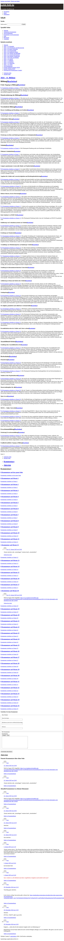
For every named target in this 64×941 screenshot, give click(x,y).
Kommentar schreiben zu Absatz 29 (12, 390)
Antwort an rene (8, 554)
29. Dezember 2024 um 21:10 (11, 887)
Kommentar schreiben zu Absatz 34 (12, 435)
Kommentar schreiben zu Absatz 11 (11, 196)
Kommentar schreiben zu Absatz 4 (10, 122)
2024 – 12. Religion (9, 62)
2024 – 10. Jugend (8, 59)
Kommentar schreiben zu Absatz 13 (12, 218)
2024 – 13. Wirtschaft (9, 63)
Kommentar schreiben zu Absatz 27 (12, 371)
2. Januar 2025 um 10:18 (10, 875)
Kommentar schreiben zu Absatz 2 (10, 98)
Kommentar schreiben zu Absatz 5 (10, 138)
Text (8, 735)
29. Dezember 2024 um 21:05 (11, 910)
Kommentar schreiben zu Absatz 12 (12, 206)
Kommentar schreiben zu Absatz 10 (12, 186)
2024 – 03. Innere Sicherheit (11, 49)
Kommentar (5, 733)
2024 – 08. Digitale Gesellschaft (12, 56)
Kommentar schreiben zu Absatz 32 (12, 416)
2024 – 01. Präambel (9, 46)
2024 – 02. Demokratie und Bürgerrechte (14, 47)
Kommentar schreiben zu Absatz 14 (12, 225)
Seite (5, 36)
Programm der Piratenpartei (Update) (13, 70)
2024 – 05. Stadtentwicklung (11, 52)
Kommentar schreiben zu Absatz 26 (12, 362)
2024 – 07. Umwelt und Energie (12, 54)
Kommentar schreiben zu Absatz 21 (12, 308)
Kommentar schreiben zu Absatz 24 (12, 331)
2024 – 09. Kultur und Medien (11, 57)
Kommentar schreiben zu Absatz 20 (12, 295)
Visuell (4, 735)
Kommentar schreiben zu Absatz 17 (12, 256)
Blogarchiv (6, 37)
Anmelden (6, 39)
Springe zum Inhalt (5, 1)
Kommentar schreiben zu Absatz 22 (12, 314)
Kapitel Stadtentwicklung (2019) (12, 67)
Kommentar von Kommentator (11, 34)
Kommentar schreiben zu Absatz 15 (12, 236)
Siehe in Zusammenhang (10, 773)
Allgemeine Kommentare (10, 32)
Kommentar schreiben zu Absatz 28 (12, 378)
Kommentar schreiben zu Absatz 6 (10, 148)
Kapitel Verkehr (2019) (9, 69)
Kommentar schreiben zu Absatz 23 (12, 322)
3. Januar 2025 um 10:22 (10, 863)
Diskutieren (6, 14)
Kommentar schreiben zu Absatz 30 (12, 399)
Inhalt (5, 13)
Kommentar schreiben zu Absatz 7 (10, 154)
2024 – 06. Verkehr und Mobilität (12, 53)
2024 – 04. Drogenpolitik (10, 50)
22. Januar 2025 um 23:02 (15, 549)
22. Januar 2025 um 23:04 (15, 595)
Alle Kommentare (8, 33)
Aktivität (7, 465)
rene (8, 549)
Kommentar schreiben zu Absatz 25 (12, 347)
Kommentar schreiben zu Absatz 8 (10, 169)
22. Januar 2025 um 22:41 (10, 834)
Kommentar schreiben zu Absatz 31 (12, 411)
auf (12, 472)
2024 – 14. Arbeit (8, 64)
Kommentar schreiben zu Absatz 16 (12, 247)
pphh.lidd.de (7, 5)
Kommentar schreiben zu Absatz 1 (10, 88)
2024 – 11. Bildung (8, 60)
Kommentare (9, 462)
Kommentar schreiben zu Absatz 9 (10, 179)
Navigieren (6, 11)
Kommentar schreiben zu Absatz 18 (12, 270)
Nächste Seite (7, 74)
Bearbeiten (12, 81)
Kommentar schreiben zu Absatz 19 (12, 283)
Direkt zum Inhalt (15, 1)
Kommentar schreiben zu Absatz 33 (12, 420)
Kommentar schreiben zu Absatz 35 (12, 446)
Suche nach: (4, 24)
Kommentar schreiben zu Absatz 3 (10, 113)
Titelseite (6, 30)
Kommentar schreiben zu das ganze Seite (11, 475)
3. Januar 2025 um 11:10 (10, 847)
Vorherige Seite (7, 73)
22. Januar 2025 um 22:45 (10, 822)
